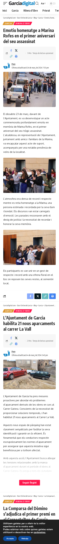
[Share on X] (16, 50)
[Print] (16, 56)
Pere (13, 64)
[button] (6, 3)
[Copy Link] (11, 56)
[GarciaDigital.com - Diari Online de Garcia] (22, 3)
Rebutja (24, 538)
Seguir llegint (29, 482)
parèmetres (39, 532)
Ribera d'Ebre (23, 23)
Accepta (10, 538)
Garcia (8, 23)
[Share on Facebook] (11, 50)
